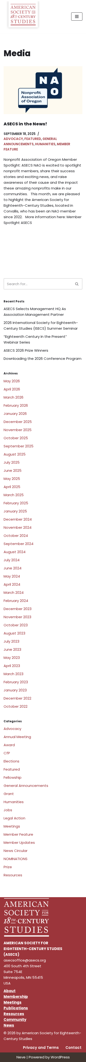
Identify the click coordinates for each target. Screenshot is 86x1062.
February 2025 (16, 503)
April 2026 (12, 389)
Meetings (12, 826)
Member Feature (18, 834)
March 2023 (13, 673)
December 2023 (18, 608)
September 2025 (18, 446)
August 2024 (15, 551)
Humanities (45, 144)
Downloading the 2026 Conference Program (42, 358)
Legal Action (14, 818)
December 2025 (18, 421)
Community (15, 1019)
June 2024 (13, 568)
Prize (8, 866)
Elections (11, 761)
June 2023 (12, 649)
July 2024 (12, 559)
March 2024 (14, 592)
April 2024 (12, 584)
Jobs (8, 809)
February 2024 (16, 600)
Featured (32, 139)
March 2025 (14, 494)
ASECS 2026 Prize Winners (26, 350)
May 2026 (12, 381)
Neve (21, 1057)
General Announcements (26, 785)
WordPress (60, 1057)
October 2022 (15, 706)
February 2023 (16, 681)
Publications (16, 1008)
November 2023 (17, 616)
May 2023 (12, 657)
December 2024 (18, 519)
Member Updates (19, 842)
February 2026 (16, 405)
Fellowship (13, 777)
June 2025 (13, 470)
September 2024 (18, 543)
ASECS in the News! (25, 124)
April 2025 (12, 486)
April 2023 (12, 665)
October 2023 (16, 625)
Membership (16, 996)
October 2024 (16, 535)
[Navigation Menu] (76, 16)
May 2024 (12, 576)
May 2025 (12, 478)
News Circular (15, 850)
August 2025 (15, 454)
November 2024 (18, 527)
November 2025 (18, 429)
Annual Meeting (17, 736)
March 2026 (13, 397)
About (10, 990)
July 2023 (11, 641)
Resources (13, 875)
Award (9, 744)
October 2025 (16, 437)
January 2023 (15, 690)
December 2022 (17, 698)
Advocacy (13, 139)
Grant (9, 793)
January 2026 (15, 413)
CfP (7, 753)
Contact (73, 1047)
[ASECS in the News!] (43, 90)
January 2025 (15, 511)
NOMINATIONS (15, 858)
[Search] (77, 283)
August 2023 (14, 633)
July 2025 (12, 462)
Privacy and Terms (41, 1047)
